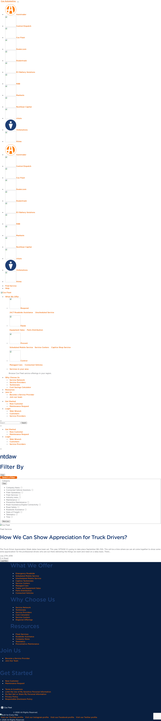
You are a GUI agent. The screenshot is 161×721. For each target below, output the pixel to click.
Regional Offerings (24, 620)
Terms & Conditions (14, 689)
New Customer (16, 404)
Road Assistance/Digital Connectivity (22, 504)
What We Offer (12, 296)
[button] (1, 420)
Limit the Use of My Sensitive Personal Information (28, 692)
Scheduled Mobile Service (21, 347)
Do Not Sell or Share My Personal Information (25, 694)
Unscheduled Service (44, 312)
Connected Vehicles (34, 365)
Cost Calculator (23, 615)
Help (7, 288)
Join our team (16, 397)
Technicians (15, 385)
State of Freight (13, 512)
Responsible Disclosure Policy (18, 699)
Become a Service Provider (22, 394)
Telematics (11, 514)
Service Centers (42, 347)
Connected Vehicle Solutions (18, 490)
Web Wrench (15, 411)
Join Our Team (11, 661)
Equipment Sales (17, 330)
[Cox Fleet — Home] (6, 712)
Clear (2, 475)
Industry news (12, 497)
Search (24, 423)
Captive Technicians (24, 581)
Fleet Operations (13, 492)
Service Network (17, 380)
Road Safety (11, 507)
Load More (4, 561)
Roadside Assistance (15, 509)
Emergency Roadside (25, 573)
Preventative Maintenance (27, 644)
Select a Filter (8, 477)
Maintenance (12, 500)
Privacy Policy (11, 696)
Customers (14, 413)
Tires (8, 517)
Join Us (8, 392)
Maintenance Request (19, 406)
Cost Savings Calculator (20, 387)
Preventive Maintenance (16, 502)
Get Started (10, 401)
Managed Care (16, 365)
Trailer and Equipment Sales (28, 588)
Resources (10, 390)
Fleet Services (12, 495)
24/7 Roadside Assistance (21, 312)
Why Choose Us (12, 377)
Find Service (11, 286)
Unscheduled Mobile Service (28, 578)
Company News (13, 487)
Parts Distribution (35, 330)
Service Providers (18, 382)
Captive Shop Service (61, 347)
